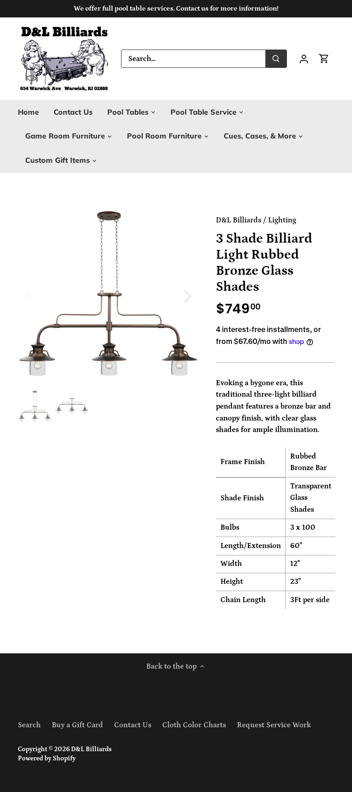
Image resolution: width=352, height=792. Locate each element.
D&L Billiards (238, 220)
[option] (108, 295)
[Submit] (275, 58)
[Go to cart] (324, 58)
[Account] (304, 58)
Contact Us (132, 725)
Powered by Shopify (47, 758)
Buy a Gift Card (77, 725)
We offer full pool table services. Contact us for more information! (176, 8)
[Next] (175, 295)
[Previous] (41, 295)
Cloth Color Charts (194, 725)
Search (29, 725)
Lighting (282, 220)
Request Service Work (274, 725)
